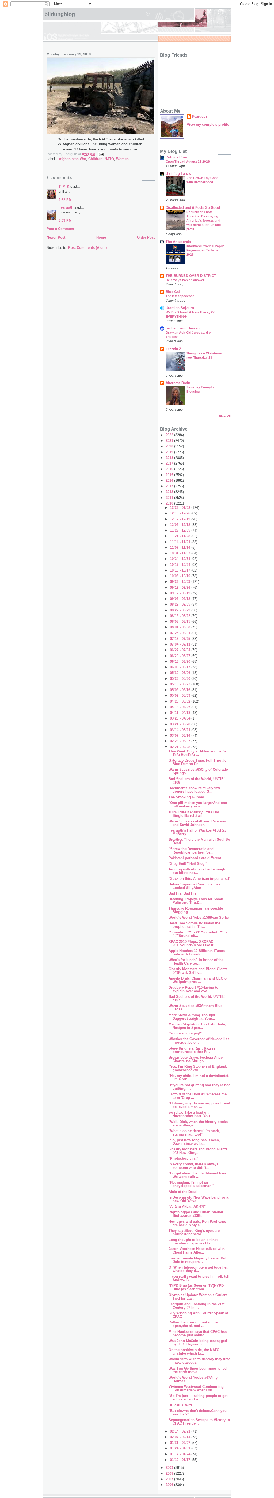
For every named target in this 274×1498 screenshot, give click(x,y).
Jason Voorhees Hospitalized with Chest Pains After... (197, 1250)
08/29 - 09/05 (180, 604)
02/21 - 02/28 (180, 747)
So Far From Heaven (183, 328)
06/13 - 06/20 (180, 661)
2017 (170, 463)
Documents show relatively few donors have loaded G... (194, 790)
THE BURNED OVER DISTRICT (191, 276)
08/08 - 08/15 (180, 622)
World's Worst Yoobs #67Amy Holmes (193, 1379)
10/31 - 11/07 (180, 553)
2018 (170, 458)
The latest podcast (180, 296)
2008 (170, 1473)
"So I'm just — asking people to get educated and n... (198, 1397)
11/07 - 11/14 (180, 548)
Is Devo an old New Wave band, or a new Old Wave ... (198, 1199)
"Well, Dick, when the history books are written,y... (198, 1123)
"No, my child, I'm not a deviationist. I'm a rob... (199, 1077)
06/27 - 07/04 (180, 650)
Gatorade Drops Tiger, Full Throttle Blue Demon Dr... (197, 762)
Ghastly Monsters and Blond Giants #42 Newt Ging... (198, 1151)
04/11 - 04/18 (180, 713)
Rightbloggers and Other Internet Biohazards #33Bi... (196, 1214)
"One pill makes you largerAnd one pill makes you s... (198, 804)
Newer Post (56, 237)
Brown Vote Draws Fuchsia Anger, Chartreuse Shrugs (197, 1059)
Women (122, 159)
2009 (170, 1468)
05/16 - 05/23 (180, 684)
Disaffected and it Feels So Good (193, 208)
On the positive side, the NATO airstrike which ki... (194, 1351)
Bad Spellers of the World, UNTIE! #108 (197, 780)
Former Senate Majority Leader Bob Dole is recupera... (198, 1260)
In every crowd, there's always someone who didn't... (193, 1166)
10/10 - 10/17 (180, 570)
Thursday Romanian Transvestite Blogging (196, 910)
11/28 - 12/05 (180, 530)
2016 (170, 469)
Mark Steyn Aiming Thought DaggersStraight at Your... (192, 1017)
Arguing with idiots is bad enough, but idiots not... (197, 871)
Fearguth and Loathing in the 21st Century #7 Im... (196, 1306)
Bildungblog (59, 14)
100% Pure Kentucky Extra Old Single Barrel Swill (194, 814)
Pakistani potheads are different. (195, 858)
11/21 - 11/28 (180, 536)
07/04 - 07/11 (180, 644)
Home (101, 237)
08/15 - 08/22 (180, 616)
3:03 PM (65, 220)
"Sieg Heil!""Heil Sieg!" (188, 864)
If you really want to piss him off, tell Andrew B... (199, 1278)
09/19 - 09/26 (180, 587)
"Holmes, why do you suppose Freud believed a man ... (199, 1105)
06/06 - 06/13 (180, 667)
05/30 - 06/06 (180, 673)
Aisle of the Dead (183, 1192)
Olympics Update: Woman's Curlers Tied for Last (198, 1296)
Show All (225, 415)
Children (95, 159)
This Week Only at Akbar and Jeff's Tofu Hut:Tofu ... (197, 753)
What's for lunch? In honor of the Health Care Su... (196, 961)
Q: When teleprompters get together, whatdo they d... (199, 1269)
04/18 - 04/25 (180, 707)
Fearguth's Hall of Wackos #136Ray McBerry (197, 832)
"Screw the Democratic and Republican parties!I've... (191, 850)
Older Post (146, 237)
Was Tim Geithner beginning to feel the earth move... (198, 1370)
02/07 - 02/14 (180, 1437)
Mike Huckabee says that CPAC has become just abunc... (198, 1333)
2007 (170, 1479)
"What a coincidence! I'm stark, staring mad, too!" (194, 1132)
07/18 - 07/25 (180, 639)
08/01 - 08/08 (180, 627)
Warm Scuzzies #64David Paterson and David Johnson (197, 823)
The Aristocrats (178, 242)
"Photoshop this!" (183, 1158)
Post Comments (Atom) (87, 248)
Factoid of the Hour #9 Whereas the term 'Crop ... (198, 1096)
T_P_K (64, 186)
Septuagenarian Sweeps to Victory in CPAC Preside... (199, 1421)
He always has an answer (185, 280)
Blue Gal (173, 292)
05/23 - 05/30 (180, 679)
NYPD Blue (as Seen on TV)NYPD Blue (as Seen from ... (196, 1287)
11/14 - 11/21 (180, 542)
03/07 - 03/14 (180, 735)
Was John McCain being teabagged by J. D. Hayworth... (198, 1342)
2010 (170, 503)
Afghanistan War (72, 159)
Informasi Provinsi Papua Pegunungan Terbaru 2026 (205, 250)
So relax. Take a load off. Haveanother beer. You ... (191, 1114)
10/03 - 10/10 (180, 576)
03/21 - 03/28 (180, 724)
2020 (170, 446)
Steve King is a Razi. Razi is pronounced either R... (192, 1050)
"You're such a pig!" (185, 1033)
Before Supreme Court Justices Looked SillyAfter (194, 886)
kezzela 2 (173, 349)
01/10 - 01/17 (180, 1460)
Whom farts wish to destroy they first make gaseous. (199, 1360)
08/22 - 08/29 (180, 610)
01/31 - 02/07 (180, 1443)
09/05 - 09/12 (180, 599)
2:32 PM (65, 200)
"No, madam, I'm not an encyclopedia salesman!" (191, 1184)
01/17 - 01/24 (180, 1454)
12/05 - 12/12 (180, 525)
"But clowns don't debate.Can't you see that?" (198, 1412)
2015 (170, 475)
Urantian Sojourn (180, 308)
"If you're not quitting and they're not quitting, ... (199, 1087)
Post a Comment (60, 229)
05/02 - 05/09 (180, 696)
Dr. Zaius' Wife (180, 1405)
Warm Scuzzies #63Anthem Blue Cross (195, 1007)
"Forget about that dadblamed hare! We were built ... (198, 1175)
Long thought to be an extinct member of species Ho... (193, 1241)
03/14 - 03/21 (180, 730)
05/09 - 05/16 (180, 690)
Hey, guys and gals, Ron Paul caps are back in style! (197, 1223)
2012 (170, 492)
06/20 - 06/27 (180, 656)
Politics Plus (176, 157)
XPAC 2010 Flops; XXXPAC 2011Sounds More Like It (191, 943)
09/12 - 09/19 (180, 593)
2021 (170, 441)
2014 (170, 481)
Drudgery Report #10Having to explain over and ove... (193, 989)
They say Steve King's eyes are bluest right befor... (194, 1232)
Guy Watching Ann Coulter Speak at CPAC (198, 1315)
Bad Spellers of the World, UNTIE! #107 (197, 998)
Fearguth (66, 207)
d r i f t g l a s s (178, 174)
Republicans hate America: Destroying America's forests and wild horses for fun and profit (203, 220)
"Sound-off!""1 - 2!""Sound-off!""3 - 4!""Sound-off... (198, 934)
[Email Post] (100, 154)
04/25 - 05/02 (180, 701)
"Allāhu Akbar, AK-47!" (187, 1206)
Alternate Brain (178, 383)
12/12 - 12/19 (180, 519)
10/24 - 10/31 (180, 559)
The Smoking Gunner (186, 797)
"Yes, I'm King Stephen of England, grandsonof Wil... (198, 1068)
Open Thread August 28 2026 (188, 162)
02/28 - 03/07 (180, 741)
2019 (170, 452)
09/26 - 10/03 (180, 582)
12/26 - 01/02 (180, 508)
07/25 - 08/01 (180, 633)
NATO (109, 159)
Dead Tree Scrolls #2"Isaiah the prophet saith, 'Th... (194, 925)
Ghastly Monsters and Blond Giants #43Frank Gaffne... (198, 970)
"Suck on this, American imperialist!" (199, 879)
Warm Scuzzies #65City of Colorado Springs (198, 771)
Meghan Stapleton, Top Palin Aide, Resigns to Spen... (197, 1026)
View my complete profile (208, 125)
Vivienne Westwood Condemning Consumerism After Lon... (196, 1388)
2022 (170, 435)
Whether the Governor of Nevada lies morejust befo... (199, 1040)
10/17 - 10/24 (180, 565)
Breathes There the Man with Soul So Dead (199, 841)
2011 (170, 498)
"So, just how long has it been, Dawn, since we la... (194, 1141)
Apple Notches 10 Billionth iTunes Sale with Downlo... (197, 952)
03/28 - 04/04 (180, 718)
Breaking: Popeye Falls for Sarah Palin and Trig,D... (196, 900)
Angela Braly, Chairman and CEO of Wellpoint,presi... (198, 980)
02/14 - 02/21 (180, 1431)
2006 (170, 1485)
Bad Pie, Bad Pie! (183, 893)
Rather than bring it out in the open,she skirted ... (193, 1324)
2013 (170, 486)
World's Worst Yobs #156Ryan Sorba (199, 917)
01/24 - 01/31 (180, 1448)
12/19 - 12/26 (180, 513)
